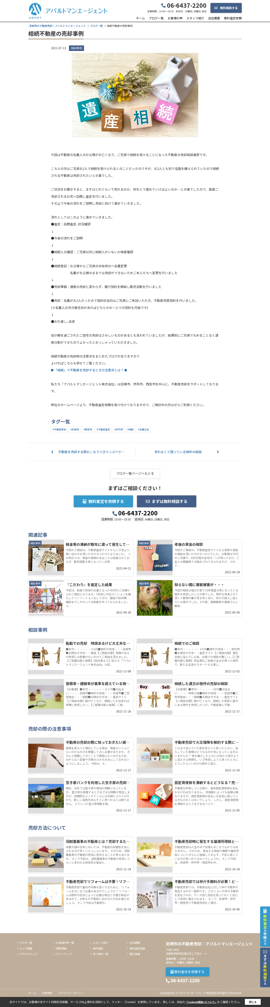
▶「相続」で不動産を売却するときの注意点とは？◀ (89, 370)
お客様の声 (175, 18)
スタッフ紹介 (195, 18)
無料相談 (98, 948)
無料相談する (228, 8)
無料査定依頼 (233, 18)
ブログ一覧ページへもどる (135, 473)
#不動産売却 (59, 429)
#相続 (130, 429)
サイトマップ (64, 954)
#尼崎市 (75, 429)
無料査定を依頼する (106, 501)
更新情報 (61, 948)
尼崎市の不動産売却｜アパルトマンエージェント (209, 944)
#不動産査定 (103, 429)
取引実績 (135, 954)
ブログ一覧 (156, 18)
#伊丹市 (118, 429)
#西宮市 (88, 429)
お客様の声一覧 (65, 943)
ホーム (140, 18)
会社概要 (214, 18)
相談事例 (76, 48)
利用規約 (47, 993)
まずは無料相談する (169, 501)
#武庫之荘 (143, 429)
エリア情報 (25, 948)
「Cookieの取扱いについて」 (201, 1002)
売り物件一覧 (100, 954)
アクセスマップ (28, 954)
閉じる (253, 1002)
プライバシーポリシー (71, 993)
